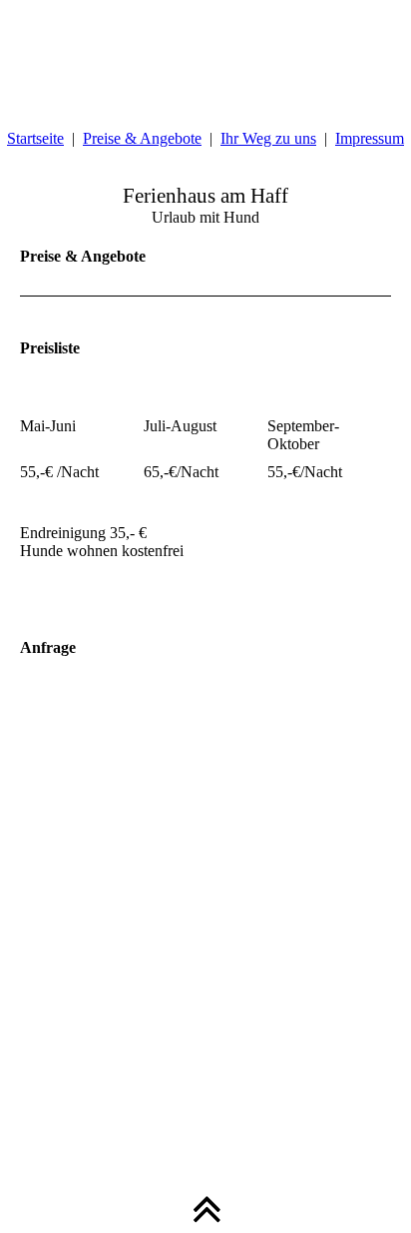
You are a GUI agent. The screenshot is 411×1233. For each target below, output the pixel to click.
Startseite (35, 138)
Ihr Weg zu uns (268, 138)
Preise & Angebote (142, 138)
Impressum (369, 138)
